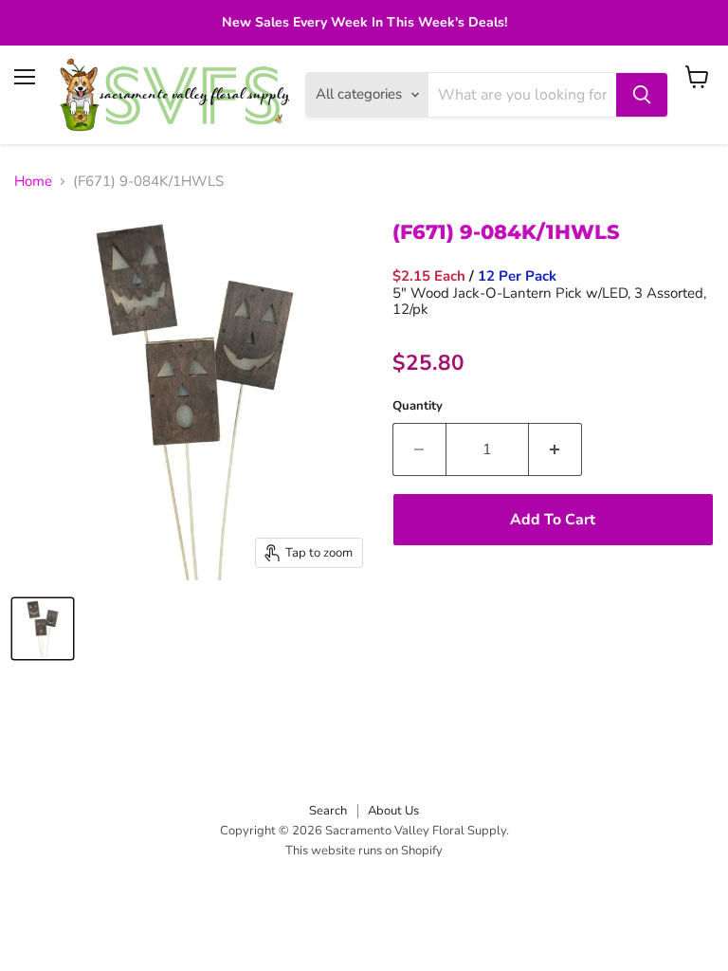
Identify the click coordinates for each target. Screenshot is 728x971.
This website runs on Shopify (364, 850)
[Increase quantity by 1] (555, 449)
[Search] (641, 95)
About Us (393, 810)
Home (33, 182)
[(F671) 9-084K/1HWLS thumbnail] (42, 628)
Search (328, 810)
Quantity (417, 406)
